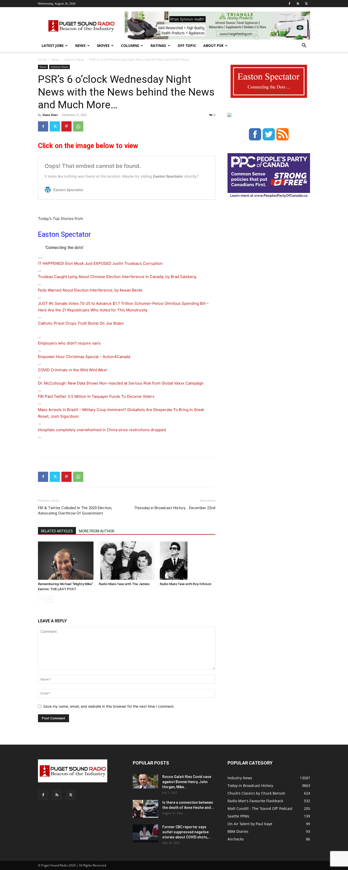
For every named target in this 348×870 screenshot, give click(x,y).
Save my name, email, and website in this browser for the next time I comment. (109, 706)
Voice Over (50, 115)
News (80, 45)
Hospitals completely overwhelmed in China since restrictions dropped (102, 429)
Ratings (158, 45)
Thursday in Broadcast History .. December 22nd (174, 508)
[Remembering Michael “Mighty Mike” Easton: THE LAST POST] (65, 561)
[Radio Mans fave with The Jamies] (126, 561)
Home (42, 59)
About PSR (213, 45)
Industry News (74, 59)
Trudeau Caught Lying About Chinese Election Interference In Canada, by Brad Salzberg (117, 276)
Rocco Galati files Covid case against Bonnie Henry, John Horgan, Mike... (186, 782)
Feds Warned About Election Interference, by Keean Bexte (90, 290)
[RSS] (298, 3)
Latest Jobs (53, 45)
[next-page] (49, 599)
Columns (130, 45)
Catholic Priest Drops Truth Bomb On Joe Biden (81, 323)
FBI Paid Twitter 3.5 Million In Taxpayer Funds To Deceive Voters (96, 396)
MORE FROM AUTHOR (96, 531)
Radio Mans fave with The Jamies (124, 584)
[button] (304, 46)
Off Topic (187, 45)
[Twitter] (306, 3)
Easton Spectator (64, 234)
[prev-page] (41, 599)
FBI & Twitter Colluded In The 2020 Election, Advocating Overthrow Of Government (75, 511)
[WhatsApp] (78, 126)
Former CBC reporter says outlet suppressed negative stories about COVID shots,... (186, 832)
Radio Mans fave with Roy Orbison (185, 584)
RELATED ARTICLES (57, 531)
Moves (103, 45)
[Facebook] (289, 3)
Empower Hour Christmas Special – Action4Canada (84, 356)
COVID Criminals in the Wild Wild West (72, 369)
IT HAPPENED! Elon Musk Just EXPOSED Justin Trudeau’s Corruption (100, 263)
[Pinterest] (66, 126)
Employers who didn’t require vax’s (69, 343)
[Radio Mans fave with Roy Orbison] (187, 561)
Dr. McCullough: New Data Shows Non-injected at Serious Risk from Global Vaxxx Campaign (121, 383)
